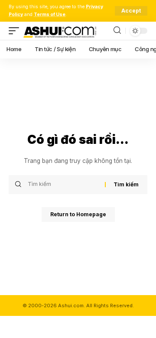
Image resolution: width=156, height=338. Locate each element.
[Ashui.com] (59, 31)
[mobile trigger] (16, 31)
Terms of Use (49, 14)
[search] (117, 30)
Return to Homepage (78, 214)
